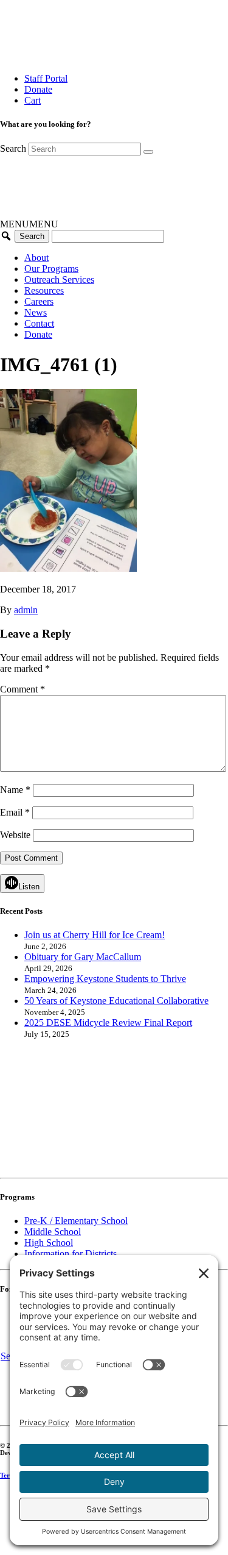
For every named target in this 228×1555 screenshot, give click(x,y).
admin (26, 610)
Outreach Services (59, 279)
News (35, 312)
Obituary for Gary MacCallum (82, 957)
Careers (39, 301)
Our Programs (51, 268)
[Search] (148, 152)
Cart (32, 100)
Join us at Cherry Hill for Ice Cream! (94, 935)
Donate (38, 89)
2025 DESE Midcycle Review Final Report (108, 1022)
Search (13, 148)
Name (15, 790)
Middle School (52, 1231)
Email (15, 812)
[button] (29, 224)
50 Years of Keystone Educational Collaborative (116, 1000)
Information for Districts (70, 1253)
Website (15, 835)
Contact (39, 323)
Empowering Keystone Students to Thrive (105, 978)
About (36, 257)
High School (48, 1242)
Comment (22, 689)
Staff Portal (45, 78)
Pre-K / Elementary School (76, 1220)
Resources (44, 290)
